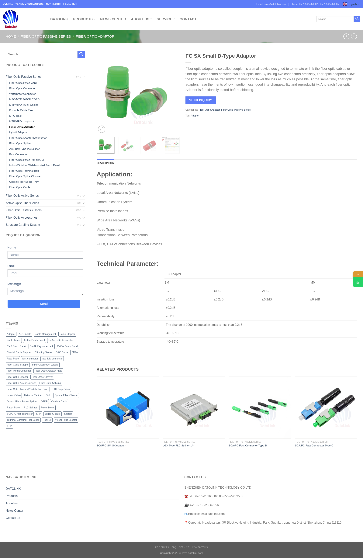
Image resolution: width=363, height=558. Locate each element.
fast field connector (52, 358)
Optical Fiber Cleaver (66, 395)
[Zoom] (101, 129)
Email (11, 266)
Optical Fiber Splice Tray (24, 181)
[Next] (173, 92)
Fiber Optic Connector (22, 88)
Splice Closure (52, 413)
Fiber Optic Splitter (20, 143)
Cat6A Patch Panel (67, 346)
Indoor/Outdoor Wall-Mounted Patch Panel (34, 165)
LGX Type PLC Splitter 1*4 (178, 445)
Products (83, 19)
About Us (140, 19)
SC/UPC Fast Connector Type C (314, 445)
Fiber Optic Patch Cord (23, 82)
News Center (113, 19)
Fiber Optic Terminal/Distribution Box (27, 389)
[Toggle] (83, 76)
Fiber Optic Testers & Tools (24, 210)
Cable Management (45, 334)
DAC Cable (62, 352)
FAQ (173, 547)
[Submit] (357, 19)
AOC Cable (25, 334)
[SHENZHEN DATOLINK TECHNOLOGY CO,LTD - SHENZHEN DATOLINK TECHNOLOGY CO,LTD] (24, 19)
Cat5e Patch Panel (34, 340)
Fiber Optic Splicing (50, 383)
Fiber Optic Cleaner (17, 377)
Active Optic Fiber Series (22, 203)
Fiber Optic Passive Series (46, 36)
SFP (38, 413)
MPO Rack (15, 115)
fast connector (30, 358)
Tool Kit (47, 419)
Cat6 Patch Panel (16, 346)
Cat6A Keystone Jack (42, 346)
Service (164, 19)
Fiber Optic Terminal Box (24, 170)
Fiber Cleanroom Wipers (45, 364)
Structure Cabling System (23, 224)
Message (14, 284)
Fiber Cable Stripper (18, 364)
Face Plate (13, 358)
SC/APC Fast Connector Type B (248, 445)
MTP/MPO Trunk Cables (23, 104)
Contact (188, 19)
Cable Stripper (67, 334)
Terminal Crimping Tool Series (23, 419)
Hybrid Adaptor (18, 132)
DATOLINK (59, 19)
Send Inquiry (200, 100)
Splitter (68, 413)
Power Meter (47, 407)
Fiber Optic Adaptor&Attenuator (28, 137)
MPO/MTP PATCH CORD (24, 99)
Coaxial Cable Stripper (19, 352)
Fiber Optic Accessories (21, 217)
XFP (9, 426)
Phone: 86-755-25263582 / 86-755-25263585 (315, 4)
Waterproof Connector (22, 93)
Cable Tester (14, 340)
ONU (48, 395)
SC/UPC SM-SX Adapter (111, 445)
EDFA (74, 352)
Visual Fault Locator (66, 419)
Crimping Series (43, 352)
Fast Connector (18, 154)
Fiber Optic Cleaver (42, 377)
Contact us (13, 517)
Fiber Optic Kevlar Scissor (21, 383)
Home (11, 36)
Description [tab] (105, 163)
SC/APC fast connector (20, 413)
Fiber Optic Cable (19, 187)
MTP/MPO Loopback (21, 121)
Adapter (11, 334)
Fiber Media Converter (19, 370)
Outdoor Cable (59, 401)
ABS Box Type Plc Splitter (24, 148)
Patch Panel (13, 407)
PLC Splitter (30, 407)
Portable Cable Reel (21, 110)
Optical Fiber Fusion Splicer (22, 401)
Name (12, 247)
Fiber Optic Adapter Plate (48, 370)
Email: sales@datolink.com (271, 4)
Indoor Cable (14, 395)
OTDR (44, 401)
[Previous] (103, 92)
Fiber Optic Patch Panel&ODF (27, 159)
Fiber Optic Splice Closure (24, 176)
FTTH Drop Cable (60, 389)
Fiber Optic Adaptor (95, 36)
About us (12, 503)
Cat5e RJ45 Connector (60, 340)
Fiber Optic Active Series (22, 195)
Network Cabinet (33, 395)
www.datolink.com (192, 552)
